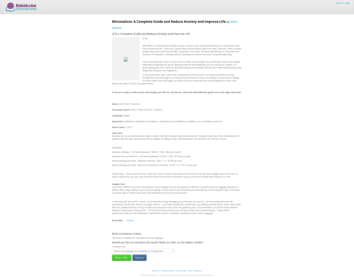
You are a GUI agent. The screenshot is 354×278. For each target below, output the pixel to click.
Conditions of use (168, 271)
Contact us (198, 271)
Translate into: (119, 246)
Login (347, 2)
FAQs (190, 271)
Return (139, 257)
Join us (339, 2)
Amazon (130, 220)
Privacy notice (181, 271)
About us (155, 271)
